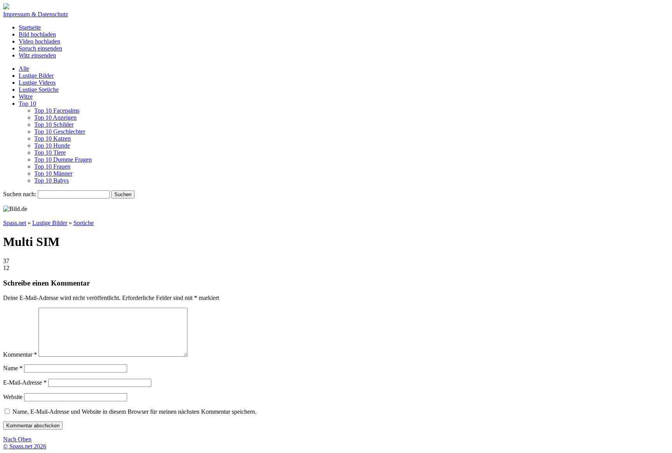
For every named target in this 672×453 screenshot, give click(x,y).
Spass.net (14, 223)
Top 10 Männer (53, 173)
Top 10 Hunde (52, 145)
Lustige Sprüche (39, 89)
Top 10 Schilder (54, 124)
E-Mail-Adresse (25, 382)
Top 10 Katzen (52, 138)
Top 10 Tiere (50, 152)
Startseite (30, 27)
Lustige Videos (37, 82)
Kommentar (20, 354)
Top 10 (27, 103)
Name (13, 368)
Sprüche (84, 223)
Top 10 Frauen (52, 166)
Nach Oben (17, 439)
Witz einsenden (37, 55)
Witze (26, 96)
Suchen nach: (19, 194)
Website (13, 397)
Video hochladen (39, 41)
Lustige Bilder (36, 75)
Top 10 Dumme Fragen (63, 159)
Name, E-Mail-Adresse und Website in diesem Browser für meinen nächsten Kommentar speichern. (134, 411)
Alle (24, 68)
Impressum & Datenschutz (35, 14)
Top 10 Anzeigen (55, 117)
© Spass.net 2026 (24, 446)
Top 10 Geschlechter (59, 131)
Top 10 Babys (51, 180)
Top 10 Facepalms (56, 110)
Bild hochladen (37, 34)
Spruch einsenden (40, 48)
